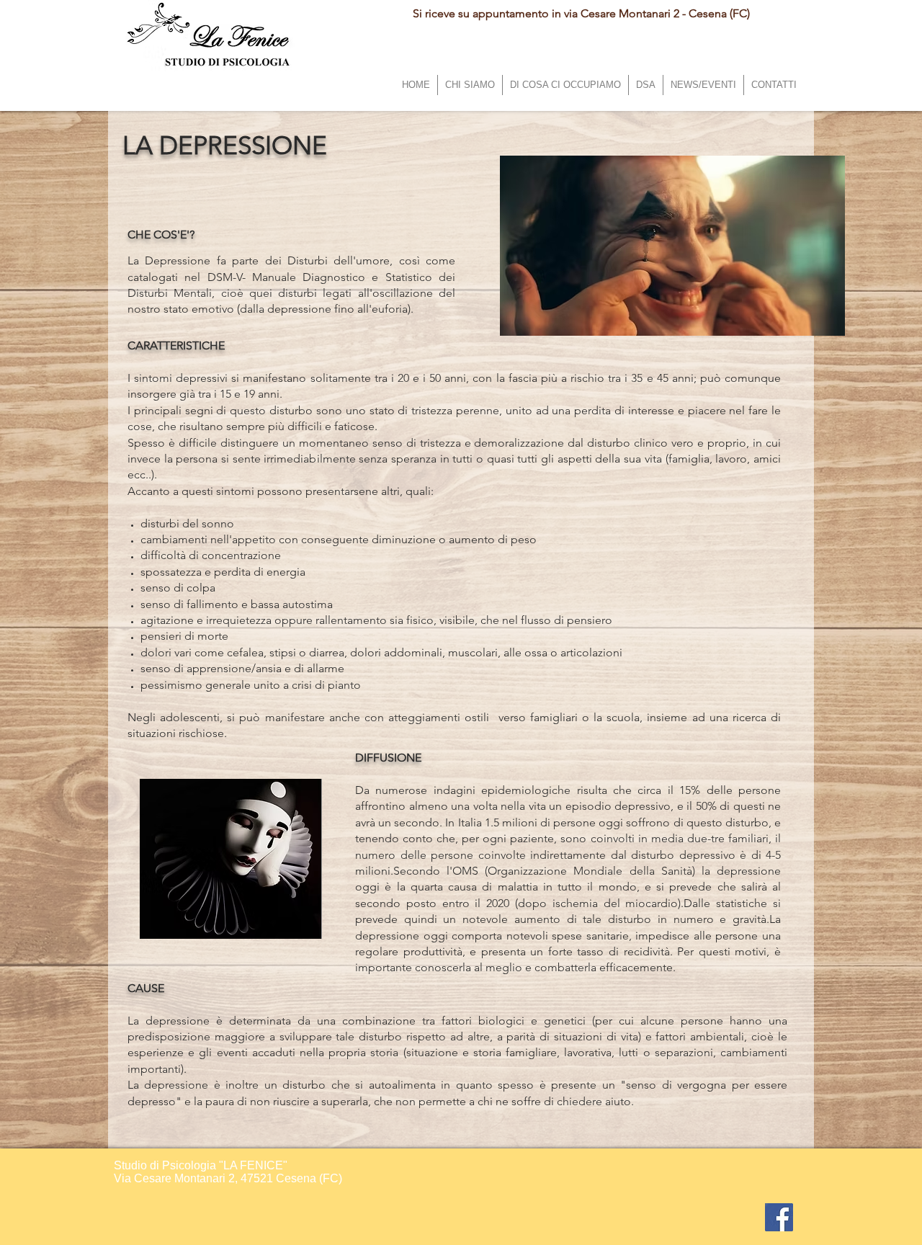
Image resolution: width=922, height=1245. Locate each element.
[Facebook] (779, 1217)
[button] (565, 85)
